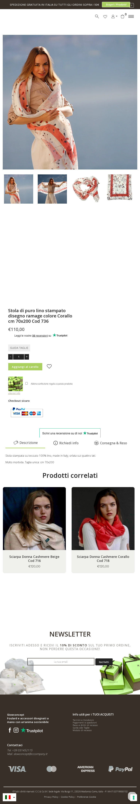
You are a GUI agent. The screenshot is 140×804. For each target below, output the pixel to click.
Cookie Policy (68, 797)
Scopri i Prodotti (116, 4)
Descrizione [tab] (29, 442)
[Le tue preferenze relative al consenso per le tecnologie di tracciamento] (133, 797)
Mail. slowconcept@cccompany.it (27, 754)
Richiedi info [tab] (69, 443)
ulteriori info (14, 393)
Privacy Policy (51, 797)
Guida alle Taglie (81, 727)
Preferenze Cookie (86, 797)
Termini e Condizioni (83, 720)
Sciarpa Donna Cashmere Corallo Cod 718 (103, 559)
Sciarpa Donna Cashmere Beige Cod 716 (34, 559)
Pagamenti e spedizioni (85, 722)
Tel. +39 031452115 (19, 750)
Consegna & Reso (113, 443)
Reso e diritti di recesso (85, 725)
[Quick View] (43, 524)
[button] (9, 797)
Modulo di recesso (82, 730)
